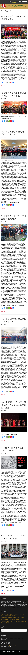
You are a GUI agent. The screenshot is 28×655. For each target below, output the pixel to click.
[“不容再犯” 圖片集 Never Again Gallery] (14, 462)
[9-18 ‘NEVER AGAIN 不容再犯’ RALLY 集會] (14, 551)
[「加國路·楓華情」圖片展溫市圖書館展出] (14, 335)
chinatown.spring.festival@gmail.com (12, 645)
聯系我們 (14, 2)
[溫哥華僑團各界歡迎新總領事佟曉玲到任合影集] (14, 107)
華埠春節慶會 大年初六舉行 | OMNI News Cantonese (12, 617)
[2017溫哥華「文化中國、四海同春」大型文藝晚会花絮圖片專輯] (14, 422)
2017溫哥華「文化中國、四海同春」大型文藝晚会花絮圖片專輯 (13, 405)
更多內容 (19, 607)
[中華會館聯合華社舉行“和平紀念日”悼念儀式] (14, 232)
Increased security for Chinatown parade (10, 619)
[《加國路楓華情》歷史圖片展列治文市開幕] (14, 149)
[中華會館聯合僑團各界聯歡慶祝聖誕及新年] (14, 31)
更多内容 (3, 85)
